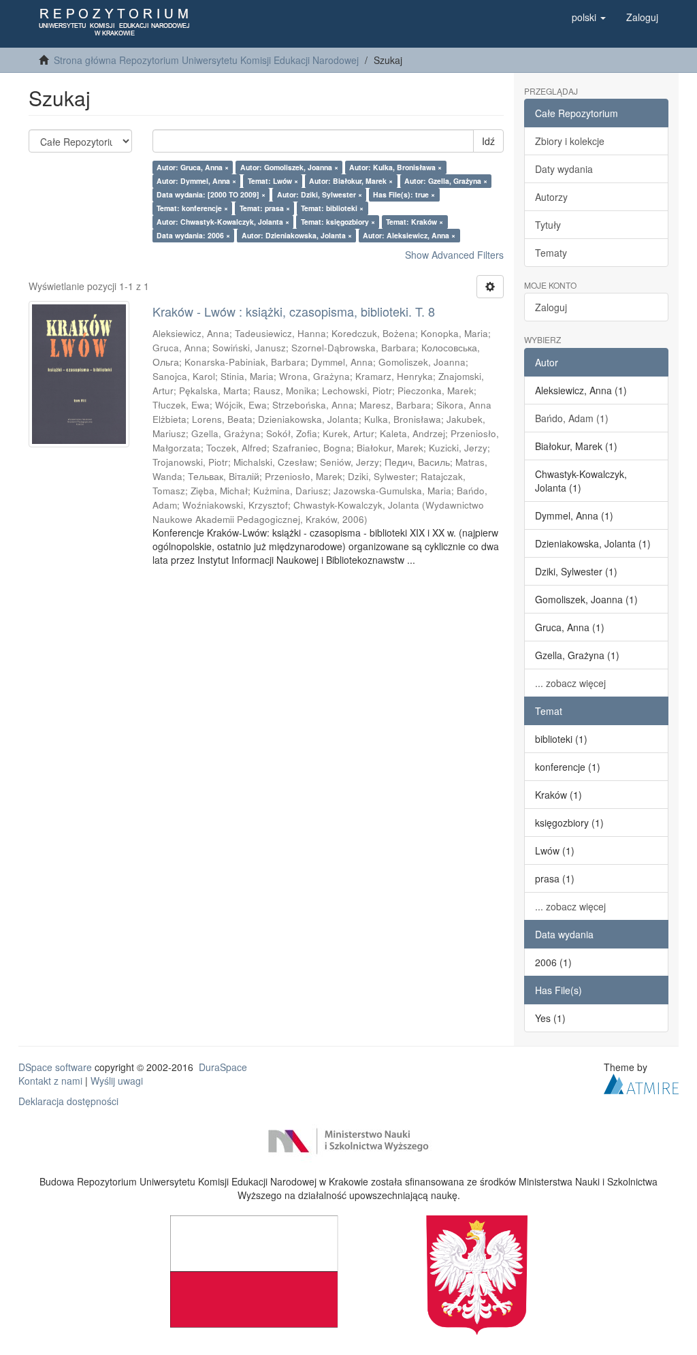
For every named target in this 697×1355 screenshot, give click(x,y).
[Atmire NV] (641, 1082)
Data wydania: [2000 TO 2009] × (211, 194)
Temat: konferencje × (192, 208)
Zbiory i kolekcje (569, 141)
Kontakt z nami (50, 1080)
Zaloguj (551, 307)
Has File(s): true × (404, 194)
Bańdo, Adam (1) (572, 418)
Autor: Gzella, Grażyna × (445, 181)
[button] (589, 17)
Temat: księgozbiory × (338, 222)
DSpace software (55, 1067)
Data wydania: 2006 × (193, 235)
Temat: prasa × (265, 208)
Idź (488, 141)
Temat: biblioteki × (332, 208)
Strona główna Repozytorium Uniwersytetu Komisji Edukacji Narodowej (206, 60)
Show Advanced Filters (454, 254)
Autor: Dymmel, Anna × (196, 181)
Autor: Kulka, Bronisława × (395, 167)
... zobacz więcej (570, 683)
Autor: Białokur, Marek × (351, 181)
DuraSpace (223, 1067)
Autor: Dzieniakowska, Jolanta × (297, 235)
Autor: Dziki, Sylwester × (319, 194)
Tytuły (548, 225)
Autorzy (551, 197)
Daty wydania (564, 169)
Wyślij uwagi (117, 1080)
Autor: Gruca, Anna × (193, 167)
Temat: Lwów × (273, 181)
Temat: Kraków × (414, 222)
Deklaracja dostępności (68, 1101)
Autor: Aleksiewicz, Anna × (409, 235)
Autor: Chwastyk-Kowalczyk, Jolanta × (223, 222)
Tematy (551, 252)
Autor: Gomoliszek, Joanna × (289, 167)
